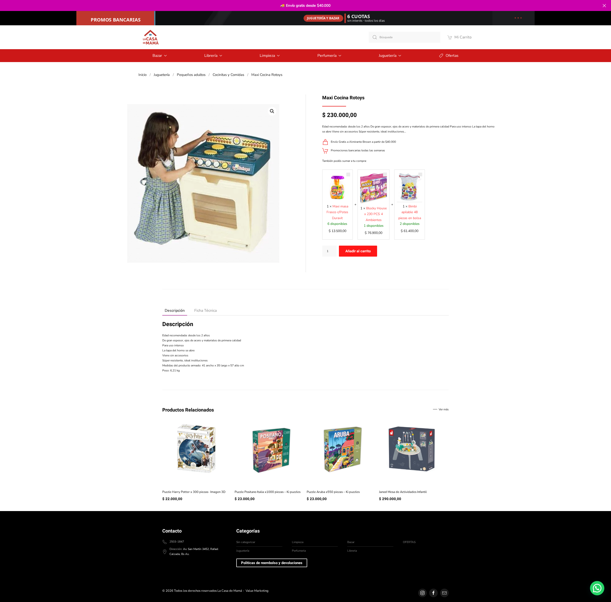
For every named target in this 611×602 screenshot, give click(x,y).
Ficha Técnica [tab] (205, 310)
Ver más (444, 409)
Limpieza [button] (267, 55)
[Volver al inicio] (150, 37)
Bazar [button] (157, 55)
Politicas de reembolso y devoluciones (271, 562)
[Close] (604, 6)
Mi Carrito (463, 37)
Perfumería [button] (327, 55)
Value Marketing (257, 591)
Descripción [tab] (175, 310)
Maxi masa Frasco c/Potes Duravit (337, 212)
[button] (272, 111)
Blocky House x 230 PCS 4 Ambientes (375, 214)
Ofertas (452, 55)
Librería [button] (210, 55)
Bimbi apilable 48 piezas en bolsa (409, 212)
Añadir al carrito (358, 251)
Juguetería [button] (387, 55)
